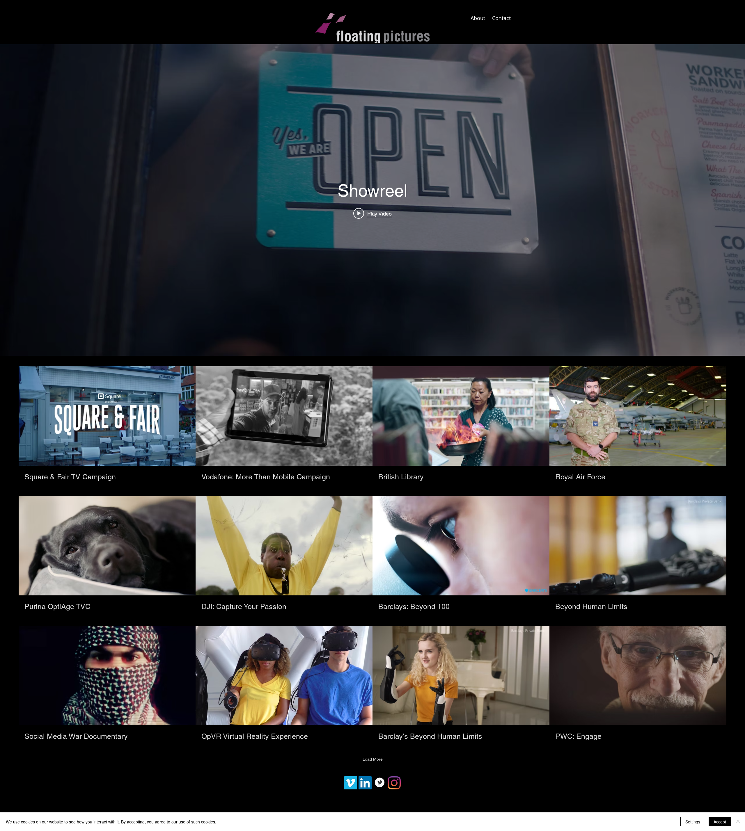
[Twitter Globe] (379, 782)
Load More (373, 759)
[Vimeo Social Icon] (350, 782)
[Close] (738, 821)
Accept (720, 822)
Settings (692, 822)
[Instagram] (394, 782)
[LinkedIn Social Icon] (365, 782)
